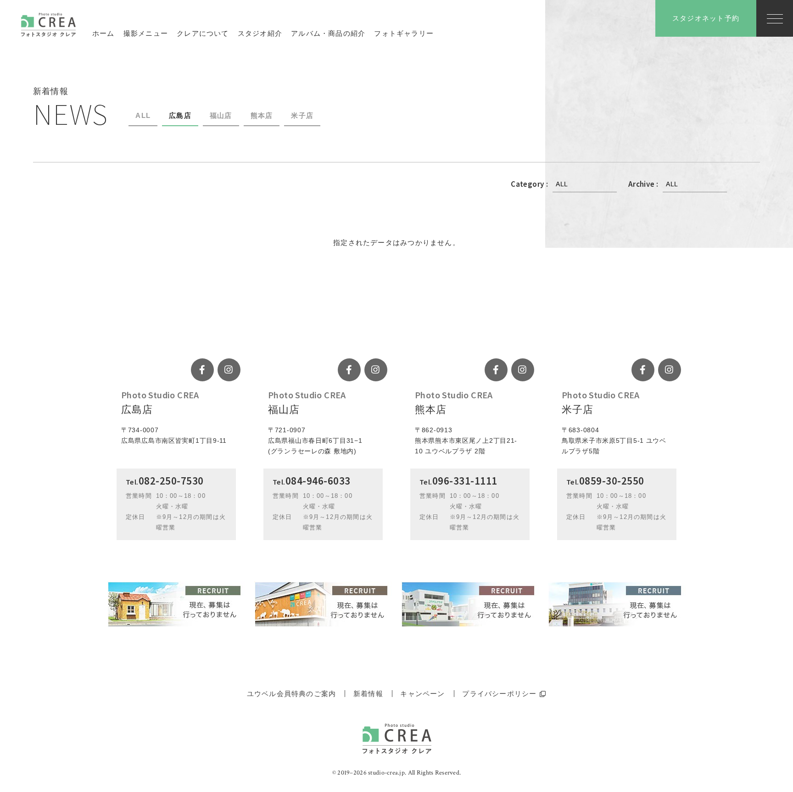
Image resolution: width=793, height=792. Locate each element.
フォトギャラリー (404, 33)
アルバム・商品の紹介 (328, 33)
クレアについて (203, 33)
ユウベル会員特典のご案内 (291, 693)
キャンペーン (422, 693)
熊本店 (262, 115)
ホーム (103, 33)
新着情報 (368, 693)
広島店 (180, 115)
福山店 (221, 115)
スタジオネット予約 (705, 18)
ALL (143, 115)
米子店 (302, 115)
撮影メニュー (145, 33)
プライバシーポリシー (499, 693)
